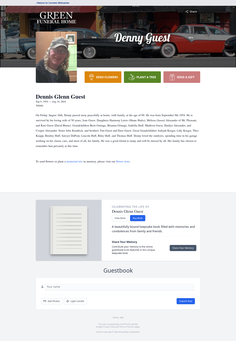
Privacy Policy (109, 326)
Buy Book (138, 218)
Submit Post (185, 301)
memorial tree (74, 161)
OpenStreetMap (121, 332)
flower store (123, 161)
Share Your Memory (183, 247)
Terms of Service (126, 326)
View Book (120, 218)
